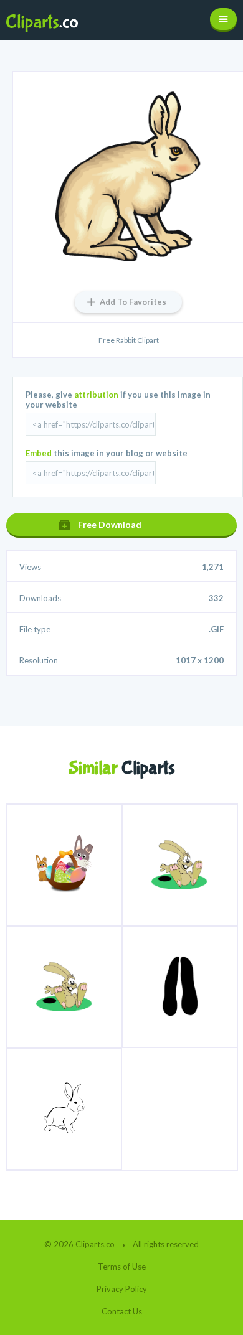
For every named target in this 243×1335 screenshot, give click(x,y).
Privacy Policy (122, 1289)
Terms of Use (122, 1267)
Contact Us (122, 1311)
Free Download (109, 524)
